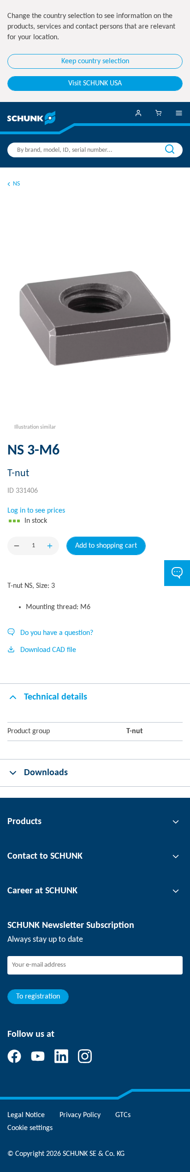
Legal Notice (26, 1115)
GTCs (123, 1115)
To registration (38, 996)
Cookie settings (30, 1128)
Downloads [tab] (46, 772)
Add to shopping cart (106, 546)
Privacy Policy (80, 1115)
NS (16, 183)
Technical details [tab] (55, 697)
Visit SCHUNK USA (95, 83)
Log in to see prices (36, 510)
